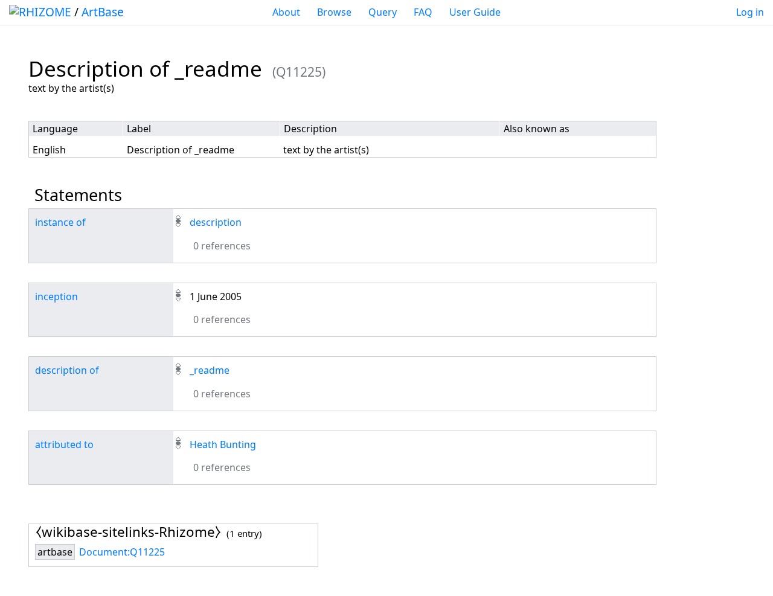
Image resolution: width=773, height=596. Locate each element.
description (216, 222)
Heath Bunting (223, 444)
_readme (209, 370)
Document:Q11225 (122, 552)
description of (67, 370)
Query (382, 12)
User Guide (475, 12)
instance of (60, 222)
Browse (334, 12)
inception (56, 296)
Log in (750, 12)
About (286, 12)
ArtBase (103, 12)
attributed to (64, 444)
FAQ (423, 12)
